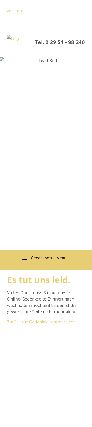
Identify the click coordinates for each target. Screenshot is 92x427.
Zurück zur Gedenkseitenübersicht (41, 322)
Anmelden (15, 10)
